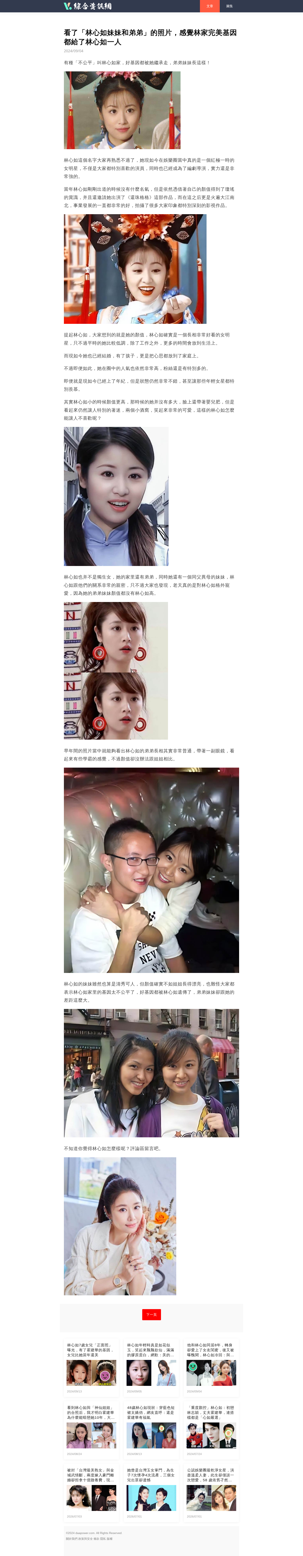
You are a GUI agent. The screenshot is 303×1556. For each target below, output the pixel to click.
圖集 (229, 6)
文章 (210, 6)
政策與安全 (85, 1538)
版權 (110, 1538)
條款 (96, 1538)
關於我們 (72, 1538)
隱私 (103, 1538)
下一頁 (151, 1314)
